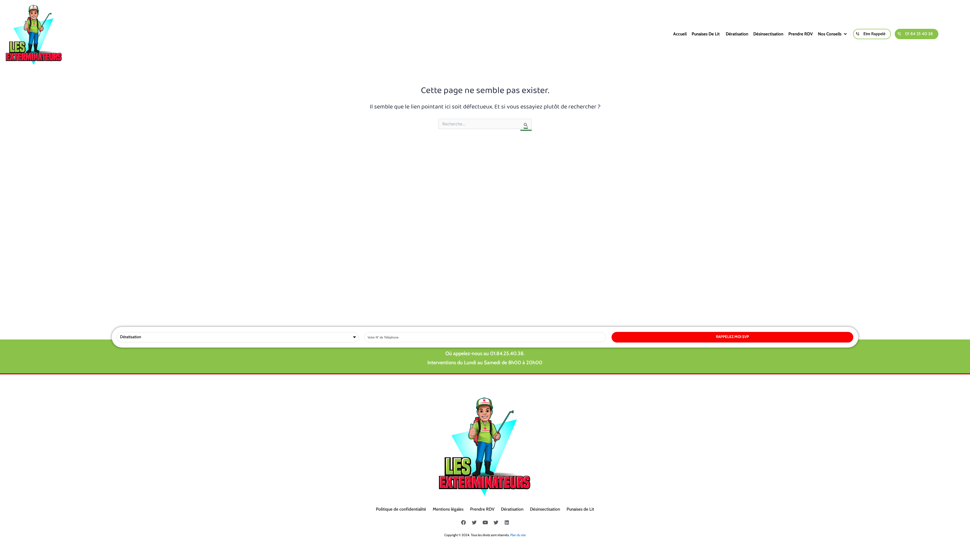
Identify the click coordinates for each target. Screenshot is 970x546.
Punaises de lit (706, 33)
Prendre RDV (800, 33)
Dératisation (737, 33)
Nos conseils (829, 33)
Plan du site (518, 535)
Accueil (680, 33)
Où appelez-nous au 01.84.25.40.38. (484, 353)
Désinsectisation (768, 33)
